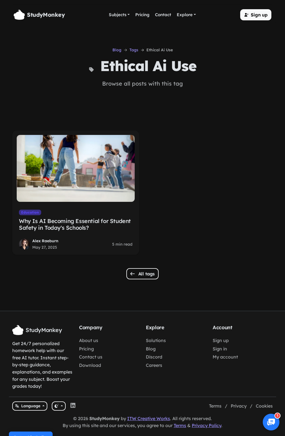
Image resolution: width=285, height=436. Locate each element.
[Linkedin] (73, 406)
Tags (133, 49)
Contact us (90, 357)
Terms (215, 406)
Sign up (221, 340)
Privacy (239, 406)
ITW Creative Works (148, 418)
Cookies (264, 406)
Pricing (86, 349)
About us (88, 340)
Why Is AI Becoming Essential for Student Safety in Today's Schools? (75, 224)
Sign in (220, 349)
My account (225, 357)
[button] (255, 14)
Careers (154, 365)
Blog (116, 49)
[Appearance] (58, 406)
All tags (146, 274)
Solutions (156, 340)
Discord (154, 357)
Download (90, 365)
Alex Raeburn (45, 240)
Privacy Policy (206, 425)
